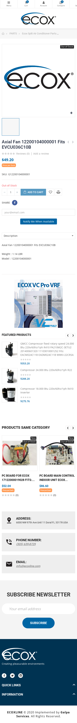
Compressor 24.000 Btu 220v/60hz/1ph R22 (46, 370)
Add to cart (35, 192)
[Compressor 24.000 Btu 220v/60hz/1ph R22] (9, 376)
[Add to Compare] (58, 192)
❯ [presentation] (73, 335)
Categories (9, 4)
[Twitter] (12, 675)
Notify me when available (38, 221)
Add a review (41, 153)
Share (14, 202)
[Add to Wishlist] (50, 192)
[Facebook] (4, 675)
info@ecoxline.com (28, 566)
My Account (43, 4)
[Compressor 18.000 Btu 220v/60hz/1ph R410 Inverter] (9, 394)
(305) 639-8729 (26, 544)
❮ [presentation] (68, 335)
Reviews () (23, 153)
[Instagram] (20, 675)
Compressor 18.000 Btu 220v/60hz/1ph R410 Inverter (46, 390)
